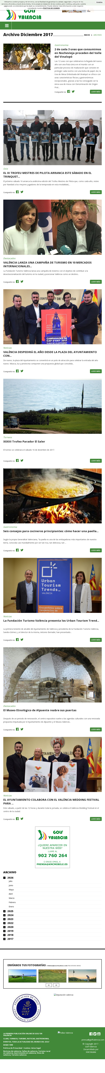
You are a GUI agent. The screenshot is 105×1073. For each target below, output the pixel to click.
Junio (11, 885)
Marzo (11, 898)
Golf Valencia (91, 1046)
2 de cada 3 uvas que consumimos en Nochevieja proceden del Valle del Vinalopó (78, 52)
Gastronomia (61, 45)
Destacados (9, 258)
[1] (52, 847)
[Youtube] (98, 1033)
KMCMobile (91, 1052)
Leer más (95, 92)
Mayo (11, 890)
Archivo (9, 872)
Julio (10, 881)
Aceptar (99, 2)
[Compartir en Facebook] (68, 91)
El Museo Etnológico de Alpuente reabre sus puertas (39, 710)
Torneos (7, 437)
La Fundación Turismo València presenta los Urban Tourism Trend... (51, 620)
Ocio (5, 168)
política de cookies (51, 8)
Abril (11, 894)
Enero (11, 907)
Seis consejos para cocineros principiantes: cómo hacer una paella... (51, 531)
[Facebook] (90, 1033)
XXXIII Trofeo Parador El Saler (24, 441)
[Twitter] (94, 1033)
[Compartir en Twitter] (73, 91)
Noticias (7, 347)
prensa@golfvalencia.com (57, 966)
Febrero (12, 902)
